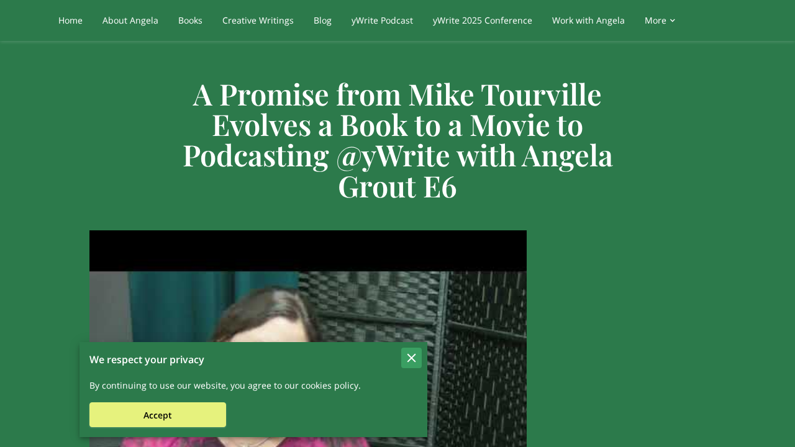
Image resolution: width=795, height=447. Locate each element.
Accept (157, 415)
